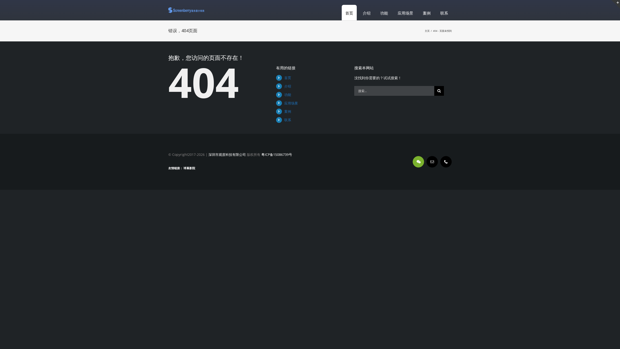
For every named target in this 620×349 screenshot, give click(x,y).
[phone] (446, 161)
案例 (287, 111)
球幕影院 (189, 168)
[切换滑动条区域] (615, 4)
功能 (287, 94)
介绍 (287, 86)
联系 (287, 120)
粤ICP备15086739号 (276, 154)
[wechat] (418, 161)
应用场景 (291, 103)
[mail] (432, 161)
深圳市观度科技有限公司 (227, 154)
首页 (287, 77)
